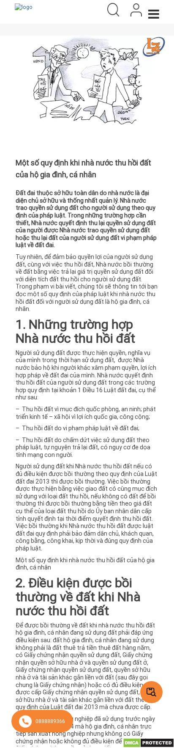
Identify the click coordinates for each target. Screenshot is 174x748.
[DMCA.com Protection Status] (148, 742)
